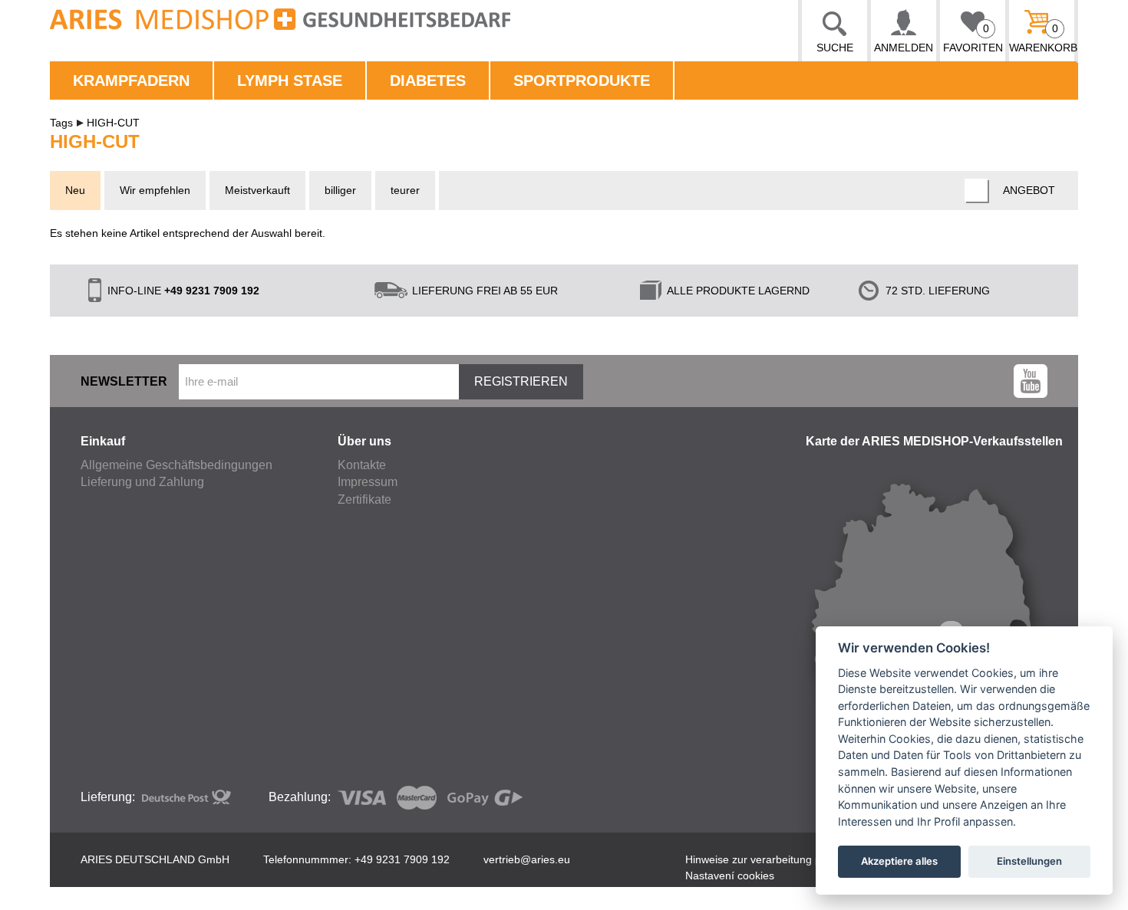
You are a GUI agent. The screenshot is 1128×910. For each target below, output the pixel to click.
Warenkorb (1041, 38)
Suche (834, 47)
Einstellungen (1029, 861)
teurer (405, 190)
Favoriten (973, 38)
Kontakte (362, 464)
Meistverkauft (257, 190)
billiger (340, 190)
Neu (75, 190)
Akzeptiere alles (899, 861)
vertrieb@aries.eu (526, 859)
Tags (61, 123)
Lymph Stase (289, 80)
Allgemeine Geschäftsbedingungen (176, 464)
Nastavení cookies (729, 875)
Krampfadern (131, 80)
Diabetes (428, 80)
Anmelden (903, 47)
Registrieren (521, 381)
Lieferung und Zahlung (142, 481)
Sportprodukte (581, 80)
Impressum (367, 481)
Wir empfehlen (155, 190)
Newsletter (124, 381)
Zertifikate (364, 499)
